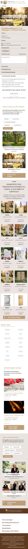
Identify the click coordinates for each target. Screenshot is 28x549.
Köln (7, 351)
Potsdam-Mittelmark (14, 478)
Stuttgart (7, 342)
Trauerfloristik (7, 396)
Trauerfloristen (17, 125)
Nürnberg (7, 329)
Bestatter (6, 119)
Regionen (24, 48)
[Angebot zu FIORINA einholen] (7, 299)
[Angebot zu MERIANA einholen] (20, 253)
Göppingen (4, 6)
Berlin (20, 342)
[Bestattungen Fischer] (14, 160)
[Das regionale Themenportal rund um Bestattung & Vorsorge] (5, 2)
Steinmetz (6, 453)
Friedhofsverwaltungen (10, 122)
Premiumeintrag (20, 462)
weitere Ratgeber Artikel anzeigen (13, 427)
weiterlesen (7, 399)
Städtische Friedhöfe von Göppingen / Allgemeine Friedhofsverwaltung (14, 148)
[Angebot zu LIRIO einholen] (20, 299)
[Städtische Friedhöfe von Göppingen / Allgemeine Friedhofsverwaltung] (14, 138)
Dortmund (7, 359)
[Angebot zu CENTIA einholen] (7, 207)
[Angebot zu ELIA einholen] (7, 230)
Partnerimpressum (6, 69)
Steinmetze (7, 125)
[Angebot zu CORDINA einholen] (7, 253)
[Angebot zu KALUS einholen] (20, 230)
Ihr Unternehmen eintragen (14, 511)
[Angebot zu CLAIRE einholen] (20, 207)
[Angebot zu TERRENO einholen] (7, 276)
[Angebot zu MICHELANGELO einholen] (20, 276)
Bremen (21, 351)
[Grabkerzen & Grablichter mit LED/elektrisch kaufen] (14, 407)
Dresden (7, 333)
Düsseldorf (20, 355)
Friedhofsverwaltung (9, 450)
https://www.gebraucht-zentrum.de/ (12, 45)
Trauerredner (16, 447)
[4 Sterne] (15, 93)
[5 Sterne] (17, 93)
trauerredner (16, 119)
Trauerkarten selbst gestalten (13, 393)
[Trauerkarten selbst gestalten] (14, 385)
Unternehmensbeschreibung (8, 72)
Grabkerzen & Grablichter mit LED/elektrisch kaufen (13, 416)
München (20, 338)
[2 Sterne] (12, 93)
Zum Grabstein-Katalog (14, 317)
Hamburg (7, 346)
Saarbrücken (7, 338)
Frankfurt (20, 346)
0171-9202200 (6, 43)
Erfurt (20, 333)
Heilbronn (14, 497)
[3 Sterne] (14, 93)
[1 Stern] (11, 93)
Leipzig (7, 355)
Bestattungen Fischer (14, 169)
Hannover (20, 329)
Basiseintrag (21, 154)
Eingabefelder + (23, 54)
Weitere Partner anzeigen (11, 503)
